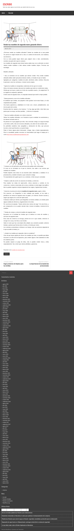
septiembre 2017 (6, 424)
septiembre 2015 (6, 469)
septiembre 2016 (6, 447)
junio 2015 (5, 475)
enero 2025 (5, 318)
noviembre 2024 (6, 322)
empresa (6, 254)
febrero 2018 (6, 414)
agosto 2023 (5, 350)
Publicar (10, 13)
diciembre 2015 (6, 464)
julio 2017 (5, 428)
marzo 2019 (5, 390)
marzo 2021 (5, 363)
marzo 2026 (5, 293)
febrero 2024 (6, 339)
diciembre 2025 (6, 299)
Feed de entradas (7, 499)
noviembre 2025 (6, 301)
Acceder (5, 497)
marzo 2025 (5, 314)
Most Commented (17, 509)
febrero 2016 (6, 460)
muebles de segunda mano (18, 249)
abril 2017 (5, 433)
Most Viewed (23, 509)
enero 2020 (5, 371)
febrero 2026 (6, 295)
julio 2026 (5, 286)
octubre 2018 (6, 399)
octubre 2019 (6, 377)
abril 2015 (5, 479)
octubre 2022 (6, 359)
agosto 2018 (5, 403)
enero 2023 (5, 356)
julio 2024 (5, 329)
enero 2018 (5, 416)
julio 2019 (5, 382)
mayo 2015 (5, 477)
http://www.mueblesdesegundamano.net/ (18, 134)
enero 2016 (5, 462)
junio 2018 (5, 407)
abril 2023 (5, 352)
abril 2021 (5, 361)
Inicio (3, 13)
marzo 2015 (5, 481)
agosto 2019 (5, 380)
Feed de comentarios (8, 501)
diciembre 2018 (6, 395)
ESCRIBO (7, 4)
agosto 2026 (5, 284)
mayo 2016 (5, 454)
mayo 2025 (5, 310)
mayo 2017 (5, 431)
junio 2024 (5, 331)
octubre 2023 (6, 346)
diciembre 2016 (6, 441)
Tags (27, 509)
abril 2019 (5, 388)
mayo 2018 (5, 409)
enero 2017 (5, 439)
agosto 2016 (5, 448)
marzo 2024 (5, 337)
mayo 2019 (5, 386)
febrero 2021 (6, 365)
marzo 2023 (5, 354)
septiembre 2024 (6, 325)
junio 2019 (5, 384)
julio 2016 (5, 450)
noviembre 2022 (6, 358)
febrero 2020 (6, 369)
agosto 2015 (5, 471)
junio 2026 (5, 288)
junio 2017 (5, 430)
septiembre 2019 (6, 378)
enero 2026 (5, 297)
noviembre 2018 (6, 397)
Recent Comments (10, 509)
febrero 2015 (6, 483)
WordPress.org (6, 502)
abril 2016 (5, 456)
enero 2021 (5, 367)
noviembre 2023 (6, 344)
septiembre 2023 (6, 348)
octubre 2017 (6, 422)
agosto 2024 (5, 327)
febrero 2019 (6, 392)
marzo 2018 (5, 413)
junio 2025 (5, 308)
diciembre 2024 (6, 320)
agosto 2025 (5, 306)
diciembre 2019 (6, 373)
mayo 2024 (5, 333)
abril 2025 (5, 312)
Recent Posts (4, 509)
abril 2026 (5, 291)
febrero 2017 (6, 437)
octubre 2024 (6, 323)
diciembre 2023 (6, 342)
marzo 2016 (5, 458)
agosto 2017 (5, 426)
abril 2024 (5, 335)
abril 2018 (5, 411)
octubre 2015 (6, 467)
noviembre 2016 (6, 443)
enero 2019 (5, 394)
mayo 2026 (5, 289)
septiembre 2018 (6, 401)
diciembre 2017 (6, 418)
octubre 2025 (6, 303)
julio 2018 (5, 405)
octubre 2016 (6, 445)
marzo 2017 (5, 435)
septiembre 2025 (6, 305)
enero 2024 (5, 341)
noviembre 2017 (6, 420)
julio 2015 (5, 473)
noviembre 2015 (6, 466)
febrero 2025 (6, 316)
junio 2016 (5, 452)
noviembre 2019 (6, 375)
